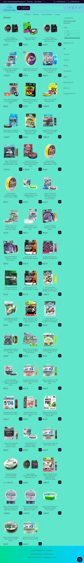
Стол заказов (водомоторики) (14, 1)
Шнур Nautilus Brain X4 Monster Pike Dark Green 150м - (50, 414)
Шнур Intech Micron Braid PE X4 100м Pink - (50, 258)
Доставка (38, 1)
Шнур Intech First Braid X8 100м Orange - (30, 289)
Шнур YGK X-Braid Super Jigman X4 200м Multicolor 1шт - (10, 162)
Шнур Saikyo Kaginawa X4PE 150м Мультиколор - (50, 39)
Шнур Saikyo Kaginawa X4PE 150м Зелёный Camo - (11, 39)
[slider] (65, 38)
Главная (27, 14)
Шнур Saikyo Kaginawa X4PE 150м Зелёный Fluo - (30, 475)
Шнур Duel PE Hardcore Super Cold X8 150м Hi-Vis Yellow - (50, 289)
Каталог (25, 8)
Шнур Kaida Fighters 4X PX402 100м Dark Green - (11, 320)
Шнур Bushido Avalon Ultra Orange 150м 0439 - (10, 101)
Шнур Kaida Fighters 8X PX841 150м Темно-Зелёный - (11, 351)
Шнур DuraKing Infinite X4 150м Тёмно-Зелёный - (11, 475)
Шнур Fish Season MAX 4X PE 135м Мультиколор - (30, 132)
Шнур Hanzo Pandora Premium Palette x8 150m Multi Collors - (10, 508)
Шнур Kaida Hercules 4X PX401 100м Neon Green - (50, 351)
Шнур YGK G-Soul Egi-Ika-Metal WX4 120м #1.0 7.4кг (50, 132)
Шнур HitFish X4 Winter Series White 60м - (30, 227)
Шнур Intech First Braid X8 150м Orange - (30, 258)
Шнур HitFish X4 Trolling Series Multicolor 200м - (11, 227)
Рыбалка (36, 14)
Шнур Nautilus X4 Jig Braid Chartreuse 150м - (30, 539)
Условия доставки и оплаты (41, 550)
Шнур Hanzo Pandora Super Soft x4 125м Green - (10, 539)
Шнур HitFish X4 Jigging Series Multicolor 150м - (30, 445)
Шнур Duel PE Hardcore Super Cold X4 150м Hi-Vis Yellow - (50, 320)
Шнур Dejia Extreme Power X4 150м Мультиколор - (11, 445)
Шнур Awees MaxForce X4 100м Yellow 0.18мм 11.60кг (50, 162)
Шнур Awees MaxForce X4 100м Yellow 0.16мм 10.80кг (11, 195)
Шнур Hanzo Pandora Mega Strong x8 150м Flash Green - (30, 351)
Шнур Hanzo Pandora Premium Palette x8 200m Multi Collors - (30, 508)
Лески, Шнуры (47, 14)
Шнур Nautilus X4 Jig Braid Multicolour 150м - (50, 381)
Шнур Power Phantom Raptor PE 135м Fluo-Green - (30, 101)
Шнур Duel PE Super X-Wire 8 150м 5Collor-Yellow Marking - (30, 320)
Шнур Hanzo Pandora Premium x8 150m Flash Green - (50, 508)
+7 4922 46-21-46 (74, 1)
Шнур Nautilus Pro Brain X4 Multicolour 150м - (30, 414)
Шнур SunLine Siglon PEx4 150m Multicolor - (10, 132)
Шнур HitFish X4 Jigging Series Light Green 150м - (30, 195)
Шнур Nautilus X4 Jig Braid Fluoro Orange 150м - (30, 381)
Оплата (30, 1)
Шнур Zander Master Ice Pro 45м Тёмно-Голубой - (50, 70)
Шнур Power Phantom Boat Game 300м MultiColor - (10, 70)
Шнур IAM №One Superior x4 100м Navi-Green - (11, 258)
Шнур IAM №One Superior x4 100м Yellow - (50, 227)
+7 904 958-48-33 (60, 1)
